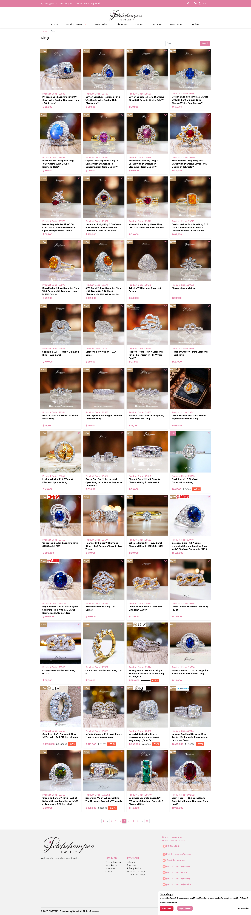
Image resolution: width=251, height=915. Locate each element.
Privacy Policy (134, 868)
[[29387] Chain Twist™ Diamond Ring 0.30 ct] (103, 643)
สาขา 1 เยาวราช (76, 3)
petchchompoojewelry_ (178, 866)
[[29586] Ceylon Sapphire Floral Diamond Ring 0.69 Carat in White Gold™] (147, 69)
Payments (176, 24)
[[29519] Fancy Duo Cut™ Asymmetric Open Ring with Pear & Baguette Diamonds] (103, 452)
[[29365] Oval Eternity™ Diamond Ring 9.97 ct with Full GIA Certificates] (60, 706)
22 (147, 821)
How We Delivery (136, 871)
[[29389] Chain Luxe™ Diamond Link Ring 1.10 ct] (190, 579)
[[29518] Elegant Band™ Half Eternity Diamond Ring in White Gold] (147, 452)
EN (205, 3)
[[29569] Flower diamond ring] (190, 260)
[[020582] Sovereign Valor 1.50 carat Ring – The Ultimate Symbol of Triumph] (103, 770)
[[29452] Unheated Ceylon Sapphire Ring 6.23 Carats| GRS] (60, 515)
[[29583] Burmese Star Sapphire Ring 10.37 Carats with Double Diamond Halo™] (60, 133)
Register (195, 24)
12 (137, 821)
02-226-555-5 (172, 846)
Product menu (113, 862)
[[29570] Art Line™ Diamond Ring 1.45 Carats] (147, 260)
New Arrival (101, 24)
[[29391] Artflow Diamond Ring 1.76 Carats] (103, 579)
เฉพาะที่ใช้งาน (166, 908)
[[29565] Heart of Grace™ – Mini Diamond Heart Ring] (190, 324)
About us (121, 24)
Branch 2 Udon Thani (173, 840)
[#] (195, 3)
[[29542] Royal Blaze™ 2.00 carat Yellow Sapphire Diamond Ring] (190, 388)
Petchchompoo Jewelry (178, 854)
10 (128, 821)
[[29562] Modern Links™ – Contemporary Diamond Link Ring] (147, 388)
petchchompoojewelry (178, 878)
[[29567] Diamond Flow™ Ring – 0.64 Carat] (103, 324)
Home (54, 24)
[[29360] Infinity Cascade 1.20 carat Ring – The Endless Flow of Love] (103, 706)
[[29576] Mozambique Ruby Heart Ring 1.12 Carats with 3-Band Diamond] (147, 197)
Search (205, 43)
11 (133, 821)
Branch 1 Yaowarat (172, 837)
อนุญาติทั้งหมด (184, 908)
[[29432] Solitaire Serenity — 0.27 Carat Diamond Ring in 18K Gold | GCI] (147, 515)
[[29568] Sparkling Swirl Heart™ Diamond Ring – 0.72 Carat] (60, 324)
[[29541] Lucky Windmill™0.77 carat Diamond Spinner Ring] (60, 452)
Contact (140, 24)
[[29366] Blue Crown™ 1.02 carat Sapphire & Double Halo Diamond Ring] (190, 643)
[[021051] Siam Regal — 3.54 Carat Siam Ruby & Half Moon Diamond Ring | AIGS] (190, 770)
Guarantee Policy (136, 874)
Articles (157, 24)
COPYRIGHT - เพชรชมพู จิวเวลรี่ (64, 911)
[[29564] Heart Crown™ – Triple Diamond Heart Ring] (60, 388)
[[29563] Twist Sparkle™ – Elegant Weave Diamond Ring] (103, 388)
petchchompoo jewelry (178, 884)
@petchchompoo (175, 860)
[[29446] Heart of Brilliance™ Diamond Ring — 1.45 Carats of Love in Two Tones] (103, 515)
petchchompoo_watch (178, 872)
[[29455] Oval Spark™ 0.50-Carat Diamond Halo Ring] (190, 452)
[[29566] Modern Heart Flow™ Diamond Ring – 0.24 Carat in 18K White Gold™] (147, 324)
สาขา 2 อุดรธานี (93, 3)
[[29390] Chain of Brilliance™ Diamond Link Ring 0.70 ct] (147, 579)
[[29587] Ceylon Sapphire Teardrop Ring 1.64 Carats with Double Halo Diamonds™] (103, 69)
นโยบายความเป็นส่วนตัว (168, 903)
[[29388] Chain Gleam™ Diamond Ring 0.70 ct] (60, 643)
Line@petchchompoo (55, 3)
